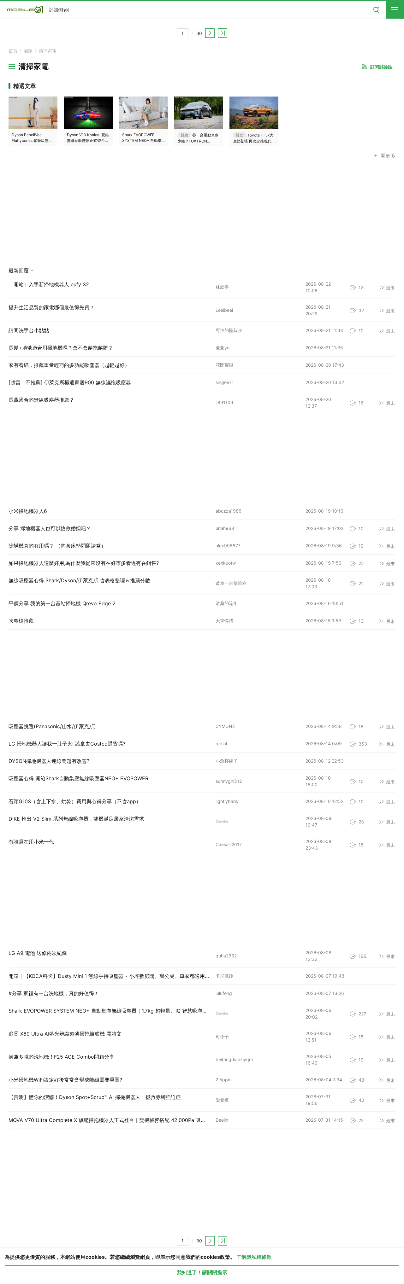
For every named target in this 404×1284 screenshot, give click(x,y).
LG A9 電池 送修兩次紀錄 (38, 953)
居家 (28, 50)
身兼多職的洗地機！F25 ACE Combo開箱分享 (61, 1057)
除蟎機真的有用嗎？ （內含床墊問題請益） (57, 546)
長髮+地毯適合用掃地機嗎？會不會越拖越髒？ (61, 348)
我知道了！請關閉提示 (202, 1272)
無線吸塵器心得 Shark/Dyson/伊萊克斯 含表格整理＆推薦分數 (79, 580)
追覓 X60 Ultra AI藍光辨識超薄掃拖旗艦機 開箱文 (65, 1034)
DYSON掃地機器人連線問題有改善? (49, 761)
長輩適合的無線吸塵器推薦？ (41, 400)
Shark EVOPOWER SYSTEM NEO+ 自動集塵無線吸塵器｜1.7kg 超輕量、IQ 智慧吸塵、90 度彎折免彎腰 (127, 1011)
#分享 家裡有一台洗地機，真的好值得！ (54, 993)
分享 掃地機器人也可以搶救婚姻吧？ (50, 528)
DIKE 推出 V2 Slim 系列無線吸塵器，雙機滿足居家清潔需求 (76, 819)
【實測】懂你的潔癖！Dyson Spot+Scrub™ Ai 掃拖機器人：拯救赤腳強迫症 (95, 1097)
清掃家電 (47, 50)
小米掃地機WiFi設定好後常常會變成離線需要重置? (65, 1080)
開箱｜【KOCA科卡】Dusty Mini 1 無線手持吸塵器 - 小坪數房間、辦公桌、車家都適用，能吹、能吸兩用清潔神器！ (139, 976)
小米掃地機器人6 (28, 511)
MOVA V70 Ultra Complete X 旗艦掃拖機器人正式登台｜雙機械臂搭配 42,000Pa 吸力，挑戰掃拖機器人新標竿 (135, 1120)
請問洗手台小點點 (29, 330)
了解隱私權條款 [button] (254, 1257)
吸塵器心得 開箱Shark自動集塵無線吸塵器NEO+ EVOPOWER (78, 778)
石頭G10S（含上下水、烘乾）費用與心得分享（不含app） (75, 801)
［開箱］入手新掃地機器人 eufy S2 (49, 284)
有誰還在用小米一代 (31, 842)
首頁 (13, 50)
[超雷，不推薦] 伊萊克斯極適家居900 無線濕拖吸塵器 (70, 382)
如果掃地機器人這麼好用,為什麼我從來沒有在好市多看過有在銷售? (84, 563)
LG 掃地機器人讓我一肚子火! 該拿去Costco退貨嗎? (67, 744)
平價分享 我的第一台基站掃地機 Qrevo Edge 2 (62, 603)
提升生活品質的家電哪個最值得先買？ (51, 307)
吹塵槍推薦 (21, 621)
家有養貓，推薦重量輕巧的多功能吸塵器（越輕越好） (69, 365)
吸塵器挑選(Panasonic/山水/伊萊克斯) (52, 726)
